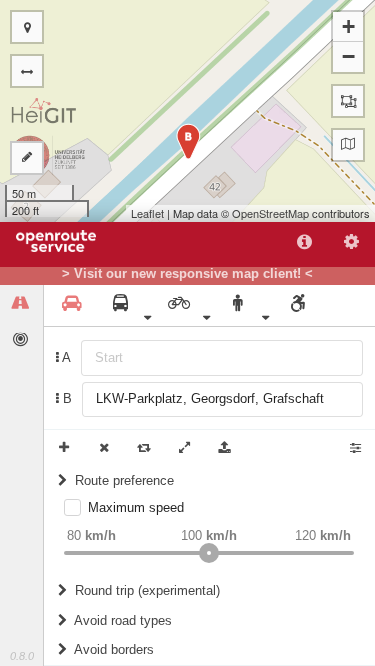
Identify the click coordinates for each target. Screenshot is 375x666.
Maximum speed (136, 507)
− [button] (348, 56)
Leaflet (147, 213)
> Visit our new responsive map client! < (187, 274)
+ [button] (348, 26)
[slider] (209, 553)
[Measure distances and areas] (27, 158)
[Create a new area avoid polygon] (348, 101)
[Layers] (348, 145)
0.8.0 (22, 656)
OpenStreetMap (270, 213)
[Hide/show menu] (27, 71)
